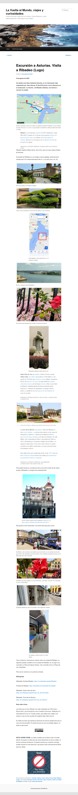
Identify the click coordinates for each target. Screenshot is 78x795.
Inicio (7, 49)
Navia (47, 778)
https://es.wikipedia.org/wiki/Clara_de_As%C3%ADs (32, 693)
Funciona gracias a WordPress (39, 788)
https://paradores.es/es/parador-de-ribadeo (42, 686)
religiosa (38, 379)
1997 (50, 453)
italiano (37, 374)
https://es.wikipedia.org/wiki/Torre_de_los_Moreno (31, 700)
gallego (39, 430)
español (38, 133)
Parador (34, 780)
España (35, 437)
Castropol (29, 780)
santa (43, 379)
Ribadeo (51, 434)
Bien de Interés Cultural (27, 455)
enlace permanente (37, 781)
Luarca (43, 778)
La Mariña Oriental (48, 140)
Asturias (34, 778)
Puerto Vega (53, 778)
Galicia (52, 135)
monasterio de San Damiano (44, 391)
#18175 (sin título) (17, 49)
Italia (33, 377)
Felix (26, 781)
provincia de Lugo (27, 137)
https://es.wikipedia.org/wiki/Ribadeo (45, 681)
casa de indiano (28, 432)
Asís (29, 377)
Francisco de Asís (32, 381)
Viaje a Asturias (47, 780)
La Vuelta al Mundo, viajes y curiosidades (24, 11)
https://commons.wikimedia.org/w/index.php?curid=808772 (35, 522)
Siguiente (69, 55)
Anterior (9, 55)
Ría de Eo (40, 780)
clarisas (43, 384)
